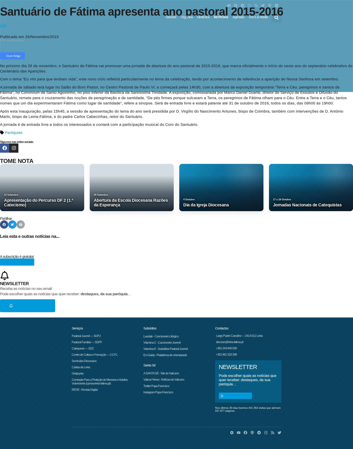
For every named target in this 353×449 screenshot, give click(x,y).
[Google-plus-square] (276, 5)
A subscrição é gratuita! (17, 257)
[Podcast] (270, 5)
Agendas (238, 17)
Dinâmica (203, 17)
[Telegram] (242, 5)
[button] (276, 17)
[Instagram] (249, 5)
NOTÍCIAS (221, 17)
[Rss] (256, 5)
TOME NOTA (16, 161)
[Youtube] (229, 5)
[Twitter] (263, 5)
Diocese (171, 17)
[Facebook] (236, 5)
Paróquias (14, 132)
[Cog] (232, 432)
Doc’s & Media (258, 17)
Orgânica (187, 17)
